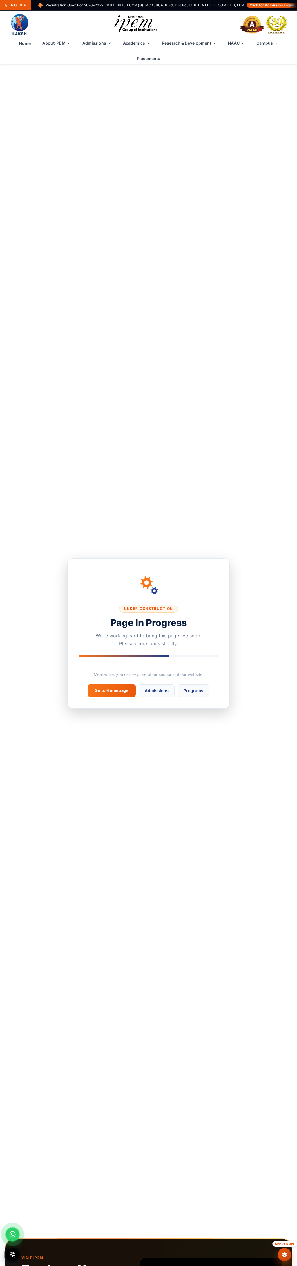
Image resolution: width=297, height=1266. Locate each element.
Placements (148, 58)
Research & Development (186, 43)
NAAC (234, 43)
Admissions (94, 43)
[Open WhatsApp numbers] (12, 1234)
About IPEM (54, 43)
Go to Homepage (112, 690)
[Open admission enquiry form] (284, 1254)
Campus (264, 43)
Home (25, 43)
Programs (193, 690)
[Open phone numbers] (12, 1254)
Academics (134, 43)
